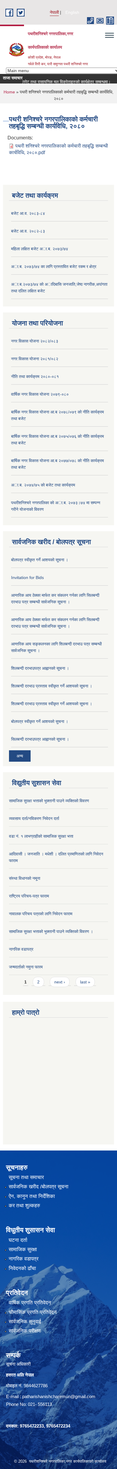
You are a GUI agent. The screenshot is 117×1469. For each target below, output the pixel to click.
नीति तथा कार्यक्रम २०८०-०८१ (35, 376)
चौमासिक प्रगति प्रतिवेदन (33, 1312)
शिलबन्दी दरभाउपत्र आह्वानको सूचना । (40, 668)
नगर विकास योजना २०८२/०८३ (34, 341)
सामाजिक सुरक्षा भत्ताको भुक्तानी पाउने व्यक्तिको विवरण (49, 800)
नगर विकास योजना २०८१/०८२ (34, 358)
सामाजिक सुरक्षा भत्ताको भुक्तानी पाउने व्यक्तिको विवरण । (51, 931)
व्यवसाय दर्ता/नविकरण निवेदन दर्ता (34, 818)
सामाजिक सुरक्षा (23, 1249)
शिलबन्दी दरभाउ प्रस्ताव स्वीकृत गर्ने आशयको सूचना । (51, 686)
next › (59, 982)
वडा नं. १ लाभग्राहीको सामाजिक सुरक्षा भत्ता (41, 836)
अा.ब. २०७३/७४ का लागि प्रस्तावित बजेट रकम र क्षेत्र (53, 266)
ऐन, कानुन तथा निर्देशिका (32, 1196)
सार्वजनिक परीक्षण (24, 1331)
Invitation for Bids (27, 577)
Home (9, 92)
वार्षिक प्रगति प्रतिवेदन (30, 1303)
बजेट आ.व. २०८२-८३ (28, 231)
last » (85, 982)
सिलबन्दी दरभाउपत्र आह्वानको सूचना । (40, 739)
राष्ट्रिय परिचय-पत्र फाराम (29, 896)
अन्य (19, 756)
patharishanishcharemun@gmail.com (58, 1396)
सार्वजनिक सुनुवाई (25, 1321)
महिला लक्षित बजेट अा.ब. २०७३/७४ (39, 248)
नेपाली (54, 12)
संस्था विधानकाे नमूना (24, 878)
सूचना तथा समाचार (26, 1177)
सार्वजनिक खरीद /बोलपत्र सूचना (38, 1187)
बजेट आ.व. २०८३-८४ (28, 213)
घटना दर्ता (18, 1240)
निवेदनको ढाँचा (22, 1268)
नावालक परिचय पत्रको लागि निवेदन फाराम (40, 913)
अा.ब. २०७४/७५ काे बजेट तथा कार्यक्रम (43, 485)
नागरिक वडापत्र (21, 949)
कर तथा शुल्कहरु (24, 1205)
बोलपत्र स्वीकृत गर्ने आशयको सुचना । (39, 721)
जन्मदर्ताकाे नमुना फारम (26, 967)
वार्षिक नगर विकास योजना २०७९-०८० (40, 394)
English (72, 12)
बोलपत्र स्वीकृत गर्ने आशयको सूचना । (39, 559)
